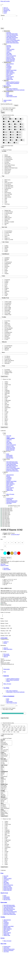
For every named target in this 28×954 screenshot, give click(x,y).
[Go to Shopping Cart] (1, 4)
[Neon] (2, 769)
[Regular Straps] (4, 812)
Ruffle (6, 270)
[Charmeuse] (3, 779)
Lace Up (7, 233)
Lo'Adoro (8, 480)
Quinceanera (8, 170)
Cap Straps (7, 369)
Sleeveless (7, 363)
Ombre (6, 250)
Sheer (6, 236)
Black (6, 420)
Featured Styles (9, 498)
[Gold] (11, 553)
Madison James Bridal (11, 481)
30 (11, 129)
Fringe (6, 267)
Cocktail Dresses (8, 159)
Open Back (7, 219)
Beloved (8, 476)
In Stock (17, 534)
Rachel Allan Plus (10, 450)
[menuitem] (15, 7)
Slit (5, 224)
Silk (6, 292)
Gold (6, 417)
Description (6, 568)
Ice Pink (7, 401)
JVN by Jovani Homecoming (13, 468)
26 (22, 127)
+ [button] (4, 434)
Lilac (6, 399)
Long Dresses (8, 188)
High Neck (7, 323)
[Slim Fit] (4, 802)
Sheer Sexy (7, 195)
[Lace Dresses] (4, 751)
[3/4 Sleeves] (5, 805)
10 (20, 121)
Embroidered (8, 263)
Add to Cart (3, 559)
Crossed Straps (8, 232)
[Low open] (4, 763)
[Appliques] (4, 772)
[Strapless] (4, 814)
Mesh (6, 286)
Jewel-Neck (7, 325)
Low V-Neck (8, 326)
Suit (6, 199)
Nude (6, 416)
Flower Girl (7, 163)
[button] (6, 31)
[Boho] (4, 748)
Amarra (8, 437)
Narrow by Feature (7, 149)
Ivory (6, 414)
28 (5, 129)
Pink (6, 403)
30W (12, 137)
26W (19, 134)
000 (6, 119)
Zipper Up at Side (9, 239)
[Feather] (3, 781)
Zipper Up (7, 238)
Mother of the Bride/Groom (11, 167)
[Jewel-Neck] (4, 795)
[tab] (15, 441)
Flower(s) (7, 266)
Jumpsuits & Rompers (11, 502)
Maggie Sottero (9, 482)
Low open (7, 235)
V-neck (6, 339)
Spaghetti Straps (8, 372)
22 (11, 127)
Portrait (6, 330)
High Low (7, 216)
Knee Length (8, 308)
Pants (6, 191)
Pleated (6, 220)
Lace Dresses (8, 184)
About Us (5, 647)
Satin (6, 289)
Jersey (6, 284)
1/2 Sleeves (7, 356)
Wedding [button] (5, 472)
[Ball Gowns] (4, 747)
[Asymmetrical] (4, 786)
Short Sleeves (8, 362)
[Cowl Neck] (4, 792)
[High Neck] (4, 794)
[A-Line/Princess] (4, 798)
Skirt (6, 198)
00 (11, 119)
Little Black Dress (9, 185)
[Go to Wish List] (2, 4)
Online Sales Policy (7, 649)
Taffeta (6, 294)
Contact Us (6, 641)
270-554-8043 (4, 2)
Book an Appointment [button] (8, 696)
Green (6, 386)
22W (6, 134)
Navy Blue (7, 396)
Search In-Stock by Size (8, 115)
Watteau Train (8, 314)
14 (11, 124)
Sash (6, 272)
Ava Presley (9, 439)
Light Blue (7, 391)
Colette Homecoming (11, 464)
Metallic (7, 247)
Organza (7, 288)
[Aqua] (5, 553)
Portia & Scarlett (10, 446)
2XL (16, 142)
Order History (6, 655)
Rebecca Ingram (10, 487)
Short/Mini (7, 310)
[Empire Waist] (4, 799)
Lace (6, 269)
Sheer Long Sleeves (9, 360)
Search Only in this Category (8, 108)
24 (16, 127)
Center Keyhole (8, 213)
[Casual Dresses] (6, 743)
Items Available (6, 569)
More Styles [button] (6, 495)
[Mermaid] (4, 800)
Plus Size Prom (9, 457)
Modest (6, 189)
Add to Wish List (4, 562)
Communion (8, 160)
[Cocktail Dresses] (6, 744)
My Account (6, 9)
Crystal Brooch (8, 262)
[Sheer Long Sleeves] (5, 808)
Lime (6, 387)
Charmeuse (7, 279)
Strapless (7, 336)
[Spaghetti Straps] (4, 813)
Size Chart (3, 564)
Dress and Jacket (8, 182)
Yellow (6, 381)
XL (10, 142)
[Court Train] (4, 789)
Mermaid (7, 348)
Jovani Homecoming (11, 467)
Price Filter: (5, 109)
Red (6, 410)
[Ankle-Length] (4, 785)
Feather (6, 265)
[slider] (25, 713)
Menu (2, 28)
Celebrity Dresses (9, 211)
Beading (7, 259)
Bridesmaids (7, 156)
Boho (6, 181)
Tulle (6, 295)
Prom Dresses (8, 169)
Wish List (5, 7)
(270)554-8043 (4, 638)
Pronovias (8, 486)
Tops (6, 201)
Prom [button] (4, 433)
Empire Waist (8, 347)
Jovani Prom (9, 443)
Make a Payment (7, 683)
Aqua (6, 389)
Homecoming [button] (6, 459)
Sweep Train (8, 311)
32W (19, 137)
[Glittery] (2, 766)
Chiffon (6, 281)
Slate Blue (7, 393)
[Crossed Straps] (4, 761)
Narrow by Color (7, 379)
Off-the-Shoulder (9, 328)
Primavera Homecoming (11, 500)
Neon (6, 248)
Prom (4, 671)
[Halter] (4, 793)
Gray (6, 421)
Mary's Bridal (9, 485)
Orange (6, 411)
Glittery (6, 245)
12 (5, 124)
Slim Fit (6, 350)
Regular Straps (8, 371)
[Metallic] (2, 767)
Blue (6, 394)
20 (5, 127)
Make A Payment (10, 494)
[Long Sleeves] (5, 807)
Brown (6, 419)
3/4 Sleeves (7, 357)
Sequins (6, 273)
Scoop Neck (7, 333)
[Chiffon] (3, 780)
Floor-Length (8, 307)
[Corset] (5, 757)
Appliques (7, 257)
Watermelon (7, 407)
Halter (6, 322)
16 (16, 124)
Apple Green (8, 384)
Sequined (7, 291)
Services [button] (5, 491)
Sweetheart (7, 338)
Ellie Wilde (8, 442)
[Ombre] (2, 770)
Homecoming (8, 166)
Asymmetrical (8, 303)
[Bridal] (6, 741)
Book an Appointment (15, 2)
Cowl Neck (7, 320)
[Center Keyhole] (5, 756)
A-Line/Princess (8, 345)
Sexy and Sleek (8, 194)
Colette (8, 441)
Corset (6, 214)
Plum (6, 409)
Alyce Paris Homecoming (12, 463)
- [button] (4, 496)
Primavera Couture (10, 447)
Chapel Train (8, 304)
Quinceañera (9, 499)
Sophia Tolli (9, 489)
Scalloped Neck (8, 332)
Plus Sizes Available (9, 221)
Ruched (6, 223)
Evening (7, 162)
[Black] (8, 553)
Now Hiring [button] (6, 687)
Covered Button (8, 231)
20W (19, 132)
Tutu (6, 202)
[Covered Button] (4, 760)
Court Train (7, 306)
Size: (2, 539)
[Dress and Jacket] (4, 749)
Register (5, 11)
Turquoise (7, 390)
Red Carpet (7, 172)
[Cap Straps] (4, 811)
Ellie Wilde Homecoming (12, 465)
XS (12, 140)
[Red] (18, 553)
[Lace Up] (4, 762)
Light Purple (8, 400)
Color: (2, 549)
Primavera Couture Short (12, 469)
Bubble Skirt (8, 210)
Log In (5, 13)
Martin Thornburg (10, 483)
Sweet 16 (7, 173)
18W (12, 132)
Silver (6, 423)
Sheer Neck (7, 335)
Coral (6, 413)
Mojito (6, 383)
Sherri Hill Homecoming (12, 461)
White (6, 424)
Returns (5, 643)
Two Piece (7, 204)
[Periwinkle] (15, 553)
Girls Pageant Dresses (10, 165)
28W (6, 137)
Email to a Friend (4, 565)
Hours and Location (5, 1)
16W (6, 132)
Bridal (6, 155)
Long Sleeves (8, 359)
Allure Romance (10, 474)
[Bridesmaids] (6, 742)
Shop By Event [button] (6, 451)
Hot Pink (7, 404)
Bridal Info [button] (6, 675)
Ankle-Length (8, 301)
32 (16, 129)
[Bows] (4, 775)
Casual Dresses (8, 157)
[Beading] (4, 774)
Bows (6, 260)
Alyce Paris (9, 503)
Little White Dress (9, 187)
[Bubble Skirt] (5, 753)
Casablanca (8, 477)
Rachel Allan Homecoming (12, 470)
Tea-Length (7, 313)
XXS (6, 140)
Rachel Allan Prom (10, 448)
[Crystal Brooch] (4, 776)
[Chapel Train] (4, 788)
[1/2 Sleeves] (5, 804)
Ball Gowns (7, 179)
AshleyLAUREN (10, 438)
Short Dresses (8, 197)
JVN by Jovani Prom (11, 444)
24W (12, 134)
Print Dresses (8, 192)
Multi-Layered (8, 217)
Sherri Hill (8, 435)
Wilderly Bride (9, 490)
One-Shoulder (8, 329)
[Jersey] (3, 782)
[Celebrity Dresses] (5, 755)
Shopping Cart (6, 10)
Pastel (6, 251)
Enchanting (8, 478)
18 (22, 124)
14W (22, 129)
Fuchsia (6, 406)
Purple (6, 397)
